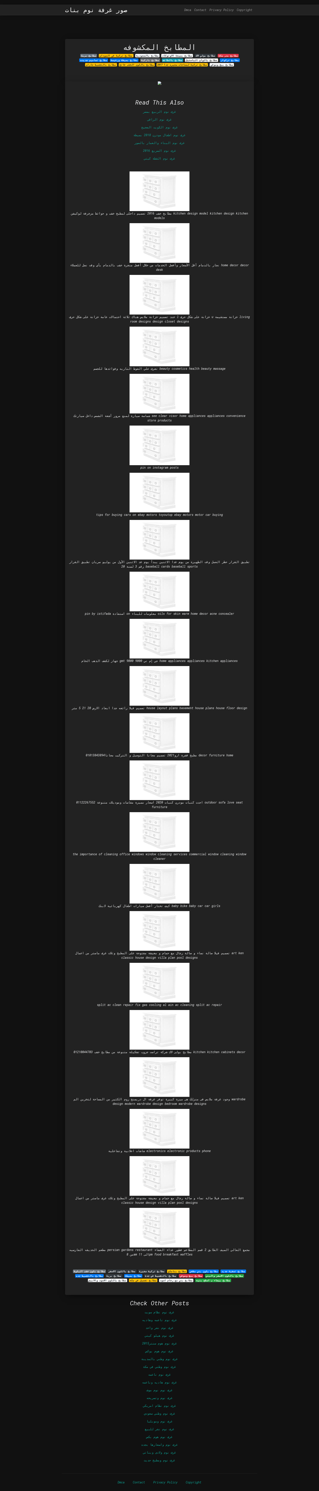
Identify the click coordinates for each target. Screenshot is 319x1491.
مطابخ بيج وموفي (222, 64)
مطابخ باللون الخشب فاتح (137, 64)
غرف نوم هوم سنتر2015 (159, 1343)
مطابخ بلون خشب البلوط (89, 1271)
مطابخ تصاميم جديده (93, 60)
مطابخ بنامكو (177, 1271)
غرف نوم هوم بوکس (159, 1351)
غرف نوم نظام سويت (159, 1312)
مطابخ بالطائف (172, 60)
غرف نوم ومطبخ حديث (159, 1460)
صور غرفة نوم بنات (96, 10)
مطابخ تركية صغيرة (151, 1271)
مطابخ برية (88, 55)
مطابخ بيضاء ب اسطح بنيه (213, 1280)
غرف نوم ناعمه (159, 1374)
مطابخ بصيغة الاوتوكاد (177, 55)
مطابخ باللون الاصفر (122, 1271)
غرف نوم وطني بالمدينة (159, 1359)
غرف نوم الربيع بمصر (159, 112)
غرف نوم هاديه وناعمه (159, 1382)
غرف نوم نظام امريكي (159, 1406)
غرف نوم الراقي (159, 119)
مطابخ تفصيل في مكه (143, 1280)
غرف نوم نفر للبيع (159, 1429)
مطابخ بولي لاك (205, 55)
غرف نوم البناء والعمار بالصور (159, 143)
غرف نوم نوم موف (159, 1390)
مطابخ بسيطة (133, 1275)
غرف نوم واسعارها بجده (159, 1445)
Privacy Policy (221, 10)
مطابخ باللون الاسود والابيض (107, 1280)
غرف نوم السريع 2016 (159, 150)
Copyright (244, 10)
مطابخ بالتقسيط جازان (101, 64)
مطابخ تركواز (230, 60)
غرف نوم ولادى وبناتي (159, 1452)
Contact (200, 10)
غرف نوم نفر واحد (159, 1328)
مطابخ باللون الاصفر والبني (224, 1275)
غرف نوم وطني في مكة (159, 1367)
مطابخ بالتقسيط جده (89, 1275)
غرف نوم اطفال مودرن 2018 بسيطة (159, 135)
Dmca (187, 10)
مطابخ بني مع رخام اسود (176, 1280)
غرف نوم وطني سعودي (159, 1413)
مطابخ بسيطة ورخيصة (124, 60)
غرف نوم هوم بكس (159, 1437)
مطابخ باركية (150, 60)
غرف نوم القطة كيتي (159, 158)
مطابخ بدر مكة (228, 55)
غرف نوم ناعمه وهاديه (159, 1320)
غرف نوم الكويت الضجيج (159, 127)
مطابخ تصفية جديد (233, 1271)
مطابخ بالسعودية (147, 55)
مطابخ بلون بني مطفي (204, 1271)
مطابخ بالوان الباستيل (201, 60)
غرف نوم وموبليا (159, 1421)
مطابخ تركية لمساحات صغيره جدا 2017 (182, 64)
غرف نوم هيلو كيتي (159, 1335)
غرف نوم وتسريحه (159, 1398)
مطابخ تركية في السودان (116, 55)
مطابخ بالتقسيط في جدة (160, 1275)
